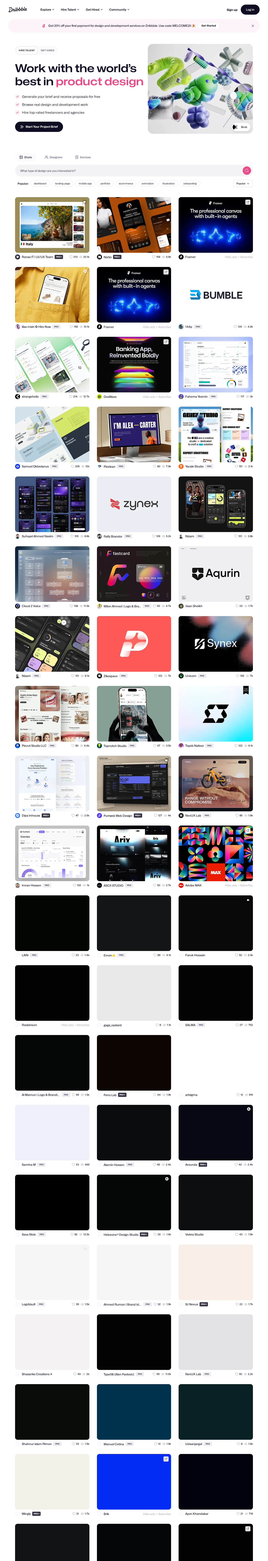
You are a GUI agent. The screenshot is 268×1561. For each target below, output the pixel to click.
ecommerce (126, 183)
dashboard (40, 183)
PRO (59, 256)
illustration (168, 183)
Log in (250, 9)
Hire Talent (68, 9)
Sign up (232, 9)
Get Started (208, 25)
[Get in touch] (65, 245)
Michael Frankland (236, 127)
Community (117, 9)
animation (148, 183)
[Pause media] (155, 127)
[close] (253, 26)
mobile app (85, 183)
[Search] (247, 170)
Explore (45, 9)
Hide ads (231, 257)
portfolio (105, 183)
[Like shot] (82, 245)
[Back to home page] (17, 9)
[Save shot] (74, 245)
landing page (62, 183)
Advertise (246, 257)
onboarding (190, 183)
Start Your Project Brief (42, 126)
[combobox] (127, 170)
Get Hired (92, 9)
